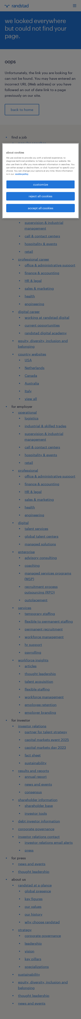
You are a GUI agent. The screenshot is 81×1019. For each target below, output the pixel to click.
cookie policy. (22, 174)
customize (40, 184)
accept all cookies (40, 208)
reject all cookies (40, 196)
